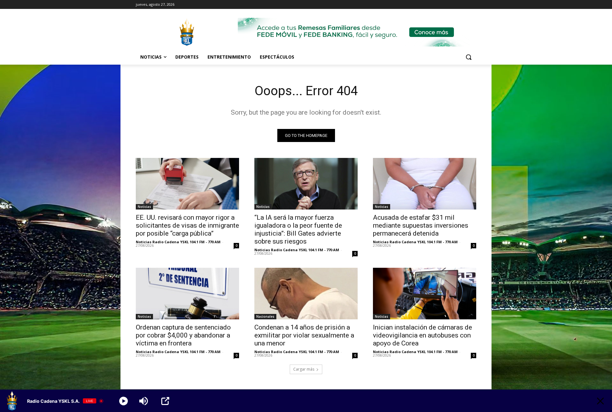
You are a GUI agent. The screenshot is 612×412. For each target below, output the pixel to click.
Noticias (144, 206)
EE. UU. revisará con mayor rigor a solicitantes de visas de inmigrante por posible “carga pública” (187, 225)
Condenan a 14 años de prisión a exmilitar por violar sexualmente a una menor (304, 335)
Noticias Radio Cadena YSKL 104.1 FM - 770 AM (178, 241)
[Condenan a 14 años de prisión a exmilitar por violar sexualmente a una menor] (306, 293)
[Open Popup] (165, 401)
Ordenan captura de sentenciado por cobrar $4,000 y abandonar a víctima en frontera (183, 335)
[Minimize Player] (600, 401)
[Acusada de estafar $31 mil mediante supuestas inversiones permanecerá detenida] (424, 184)
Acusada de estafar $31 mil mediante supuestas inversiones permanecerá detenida (420, 225)
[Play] (123, 401)
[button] (468, 57)
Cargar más (303, 369)
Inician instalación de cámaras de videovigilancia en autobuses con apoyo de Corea (422, 335)
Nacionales (265, 316)
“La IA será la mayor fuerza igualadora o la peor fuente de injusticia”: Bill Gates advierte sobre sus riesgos (298, 229)
